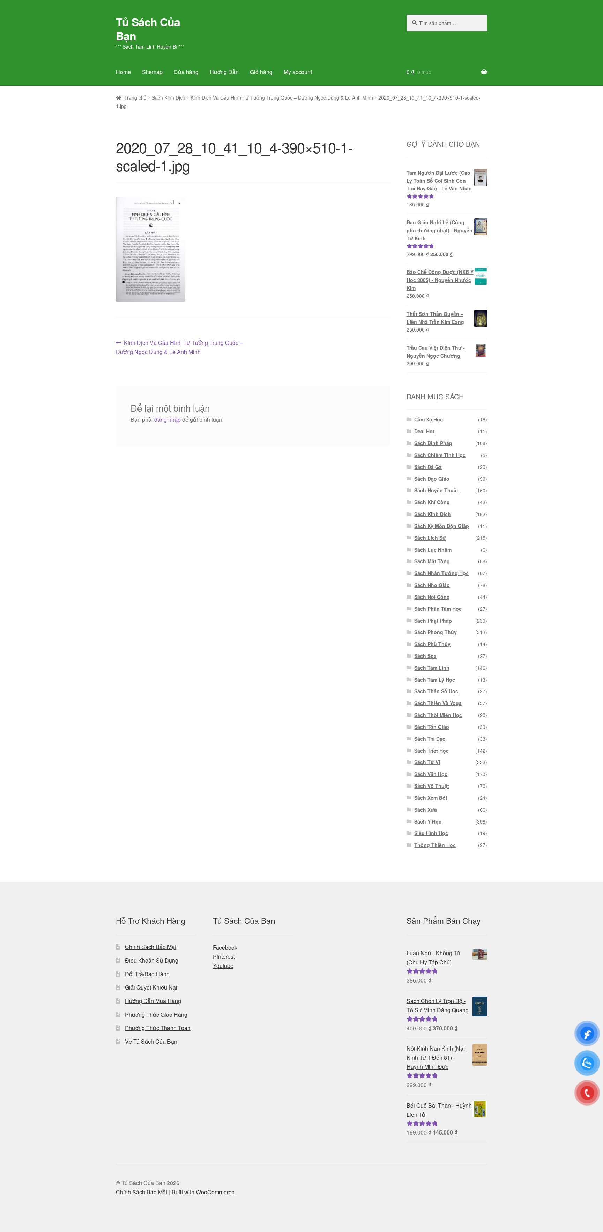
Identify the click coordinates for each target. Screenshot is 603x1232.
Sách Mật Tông (432, 561)
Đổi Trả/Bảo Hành (147, 974)
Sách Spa (425, 655)
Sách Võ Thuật (431, 785)
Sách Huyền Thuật (436, 490)
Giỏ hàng (261, 72)
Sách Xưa (425, 809)
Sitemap (152, 72)
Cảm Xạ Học (428, 419)
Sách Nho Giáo (432, 584)
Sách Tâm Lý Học (434, 679)
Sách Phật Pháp (433, 620)
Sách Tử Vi (427, 762)
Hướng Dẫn (224, 72)
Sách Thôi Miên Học (438, 714)
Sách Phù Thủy (432, 643)
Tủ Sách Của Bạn (148, 29)
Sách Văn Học (430, 773)
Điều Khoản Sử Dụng (151, 960)
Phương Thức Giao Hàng (156, 1014)
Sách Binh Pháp (433, 443)
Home (123, 72)
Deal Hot (424, 431)
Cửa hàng (186, 72)
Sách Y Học (427, 821)
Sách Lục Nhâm (433, 549)
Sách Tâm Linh (431, 667)
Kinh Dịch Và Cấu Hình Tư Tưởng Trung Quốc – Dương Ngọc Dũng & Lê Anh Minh (282, 97)
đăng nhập (167, 419)
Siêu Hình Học (431, 832)
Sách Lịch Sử (430, 537)
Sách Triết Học (431, 750)
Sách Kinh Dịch (168, 97)
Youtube (223, 966)
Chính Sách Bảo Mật (150, 947)
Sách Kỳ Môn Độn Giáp (441, 525)
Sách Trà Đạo (430, 738)
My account (298, 72)
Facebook (225, 947)
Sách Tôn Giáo (431, 726)
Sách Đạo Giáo (431, 478)
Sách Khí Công (432, 502)
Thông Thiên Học (435, 844)
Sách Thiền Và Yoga (438, 703)
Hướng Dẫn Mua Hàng (153, 1001)
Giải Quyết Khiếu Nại (151, 987)
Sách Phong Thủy (435, 632)
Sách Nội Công (432, 596)
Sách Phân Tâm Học (438, 608)
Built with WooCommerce (203, 1192)
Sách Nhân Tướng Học (441, 573)
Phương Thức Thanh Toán (158, 1028)
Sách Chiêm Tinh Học (440, 454)
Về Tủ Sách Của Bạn (151, 1041)
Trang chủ (135, 97)
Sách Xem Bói (430, 797)
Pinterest (224, 956)
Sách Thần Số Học (436, 691)
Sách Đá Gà (428, 466)
